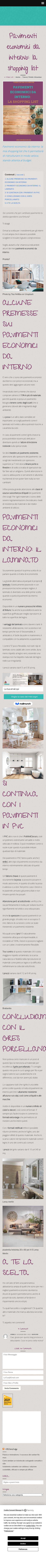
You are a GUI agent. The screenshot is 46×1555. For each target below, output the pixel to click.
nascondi (20, 175)
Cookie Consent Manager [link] (13, 1510)
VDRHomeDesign (11, 1449)
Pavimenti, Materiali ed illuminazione (32, 77)
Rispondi (35, 1334)
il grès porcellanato (21, 1066)
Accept (23, 1538)
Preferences (23, 1549)
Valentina (17, 77)
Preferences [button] (8, 1531)
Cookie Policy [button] (30, 1526)
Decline (23, 1544)
